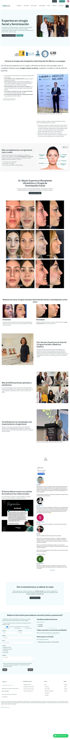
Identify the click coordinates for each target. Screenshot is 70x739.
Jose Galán (39, 484)
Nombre (4, 630)
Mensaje (4, 655)
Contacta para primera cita (35, 597)
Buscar (67, 4)
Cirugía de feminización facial (29, 688)
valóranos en (40, 473)
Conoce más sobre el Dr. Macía (9, 99)
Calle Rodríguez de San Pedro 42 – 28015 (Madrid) (48, 642)
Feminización (7, 319)
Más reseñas (52, 570)
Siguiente (30, 669)
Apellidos (20, 630)
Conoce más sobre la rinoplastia (35, 193)
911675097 (40, 624)
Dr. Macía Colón (40, 467)
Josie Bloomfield (40, 505)
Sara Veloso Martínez (40, 521)
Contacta (54, 1)
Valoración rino (19, 35)
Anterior (4, 669)
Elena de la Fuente (40, 563)
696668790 (62, 1)
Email (3, 640)
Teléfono (4, 635)
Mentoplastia (40, 319)
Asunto (3, 645)
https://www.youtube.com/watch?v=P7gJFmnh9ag (10, 120)
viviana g (38, 533)
